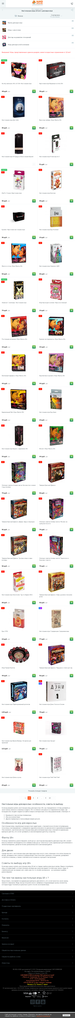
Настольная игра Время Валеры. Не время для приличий (16, 742)
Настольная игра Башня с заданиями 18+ (15, 449)
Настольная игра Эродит (47, 741)
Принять (66, 1015)
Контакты (5, 919)
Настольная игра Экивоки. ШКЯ (49, 266)
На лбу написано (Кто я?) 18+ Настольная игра (16, 83)
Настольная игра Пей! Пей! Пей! (49, 777)
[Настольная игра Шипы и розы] (19, 764)
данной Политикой (43, 1016)
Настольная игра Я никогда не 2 (49, 156)
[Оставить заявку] (34, 164)
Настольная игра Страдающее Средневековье (54, 631)
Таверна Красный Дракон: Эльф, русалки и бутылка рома (55, 595)
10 (50, 798)
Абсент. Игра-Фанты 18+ (47, 449)
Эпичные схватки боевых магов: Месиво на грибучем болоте (53, 522)
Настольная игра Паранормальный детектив (16, 704)
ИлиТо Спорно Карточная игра (12, 193)
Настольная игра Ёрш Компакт (49, 229)
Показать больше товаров (37, 791)
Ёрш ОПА (5, 631)
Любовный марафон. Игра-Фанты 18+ (14, 376)
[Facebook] (37, 1002)
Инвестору (6, 963)
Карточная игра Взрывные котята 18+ (51, 83)
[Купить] (34, 91)
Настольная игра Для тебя (10, 120)
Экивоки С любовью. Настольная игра (14, 302)
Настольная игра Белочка (47, 193)
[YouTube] (43, 1002)
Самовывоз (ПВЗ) (8, 893)
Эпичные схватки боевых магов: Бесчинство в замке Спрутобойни (19, 486)
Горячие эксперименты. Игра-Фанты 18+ (52, 339)
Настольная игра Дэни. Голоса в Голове (51, 704)
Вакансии (5, 938)
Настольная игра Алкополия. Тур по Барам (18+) (17, 595)
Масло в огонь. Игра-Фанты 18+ (12, 266)
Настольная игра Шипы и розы (11, 777)
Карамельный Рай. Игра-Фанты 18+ (13, 412)
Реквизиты (5, 925)
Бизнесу (5, 931)
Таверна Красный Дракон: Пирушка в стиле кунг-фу (55, 668)
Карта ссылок (37, 1006)
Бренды (4, 912)
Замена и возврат (8, 944)
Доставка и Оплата (8, 900)
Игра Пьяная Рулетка (8, 668)
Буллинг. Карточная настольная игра (13, 229)
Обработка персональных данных (14, 950)
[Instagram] (32, 1002)
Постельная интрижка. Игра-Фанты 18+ (14, 339)
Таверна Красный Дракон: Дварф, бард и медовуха (18, 522)
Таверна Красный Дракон (47, 485)
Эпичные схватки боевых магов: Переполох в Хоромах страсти (54, 559)
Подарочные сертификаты (11, 906)
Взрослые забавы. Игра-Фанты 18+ (50, 120)
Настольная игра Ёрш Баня (47, 412)
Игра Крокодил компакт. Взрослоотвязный (53, 302)
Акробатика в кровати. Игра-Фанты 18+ (52, 376)
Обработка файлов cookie (11, 957)
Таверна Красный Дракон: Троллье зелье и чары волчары (17, 559)
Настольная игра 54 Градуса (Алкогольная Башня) (17, 156)
